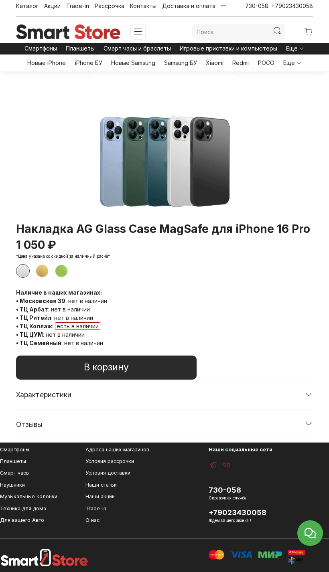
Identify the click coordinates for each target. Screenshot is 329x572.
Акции (52, 5)
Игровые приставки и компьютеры (228, 48)
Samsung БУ (180, 62)
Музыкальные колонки (28, 496)
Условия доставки (107, 473)
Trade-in (77, 5)
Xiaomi (214, 62)
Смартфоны (40, 48)
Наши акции (100, 496)
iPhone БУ (88, 62)
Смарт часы (15, 473)
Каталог (27, 5)
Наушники (12, 485)
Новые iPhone (46, 62)
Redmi (240, 62)
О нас (92, 520)
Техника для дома (23, 508)
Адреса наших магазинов (117, 450)
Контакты (143, 5)
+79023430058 (292, 5)
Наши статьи (101, 485)
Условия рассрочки (109, 461)
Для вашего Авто (22, 520)
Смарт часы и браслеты (137, 48)
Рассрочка (109, 5)
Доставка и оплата (188, 5)
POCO (266, 62)
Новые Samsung (133, 62)
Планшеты (80, 48)
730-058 (256, 5)
